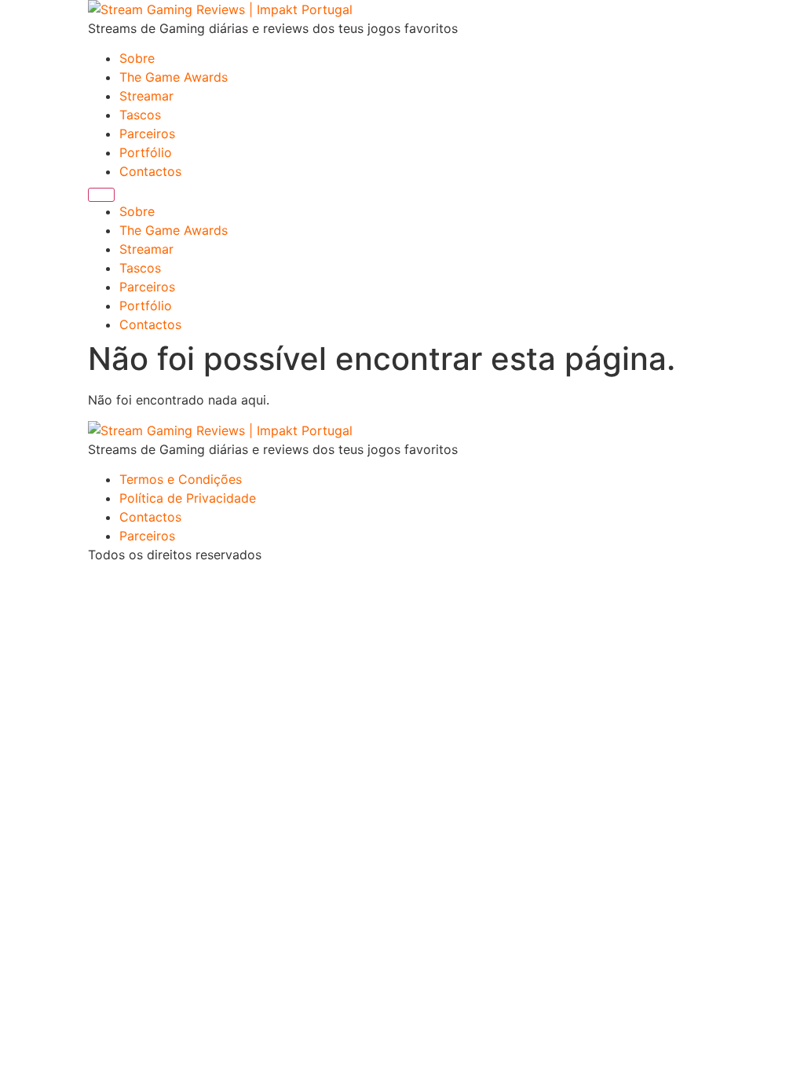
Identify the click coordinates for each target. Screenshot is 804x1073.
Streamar (146, 96)
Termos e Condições (180, 479)
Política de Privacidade (187, 498)
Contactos (150, 171)
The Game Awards (173, 77)
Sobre (137, 58)
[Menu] (101, 195)
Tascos (140, 115)
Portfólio (145, 152)
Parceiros (147, 133)
